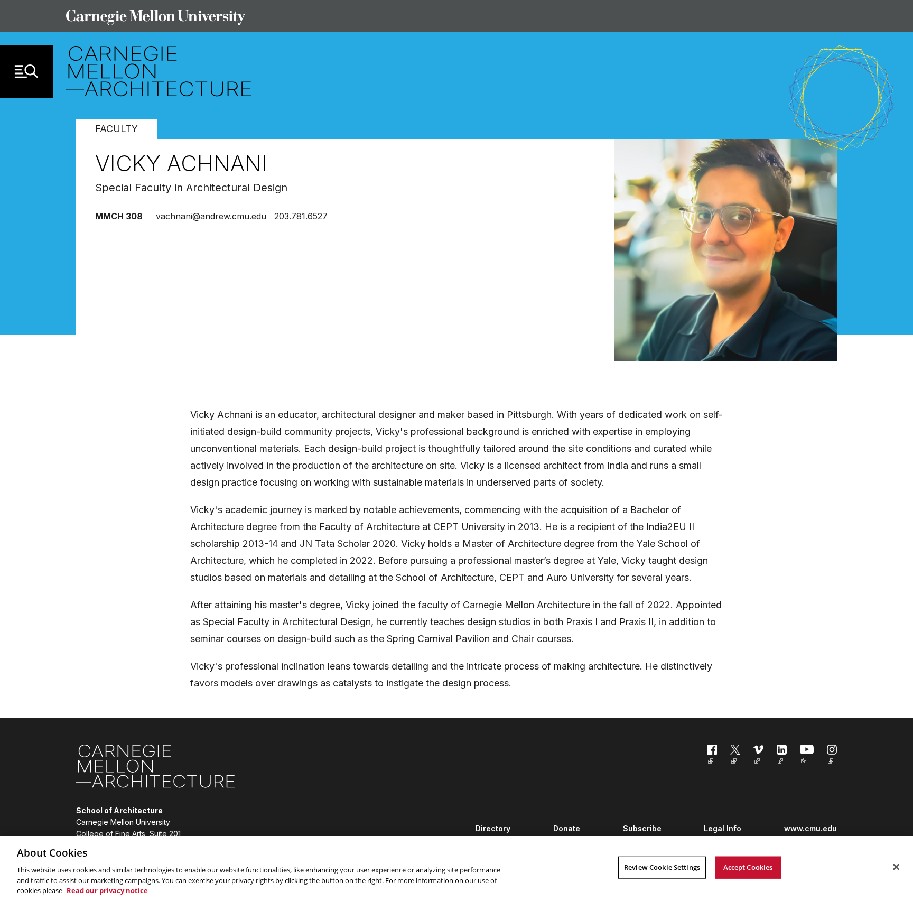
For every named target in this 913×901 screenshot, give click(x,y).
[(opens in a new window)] (712, 756)
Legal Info (722, 828)
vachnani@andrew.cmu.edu (211, 216)
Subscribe (642, 828)
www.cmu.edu (810, 828)
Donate (566, 828)
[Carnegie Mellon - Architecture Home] (158, 71)
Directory (493, 828)
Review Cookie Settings (662, 867)
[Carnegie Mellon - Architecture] (155, 768)
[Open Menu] (26, 71)
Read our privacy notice (107, 890)
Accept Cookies (748, 867)
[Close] (896, 867)
